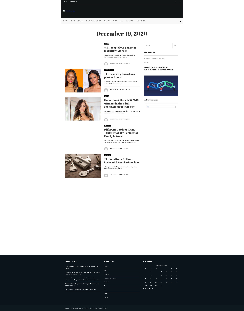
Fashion (107, 21)
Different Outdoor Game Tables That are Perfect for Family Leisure (121, 133)
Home (65, 2)
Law (121, 21)
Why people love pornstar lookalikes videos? (120, 49)
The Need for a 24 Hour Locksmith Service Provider (121, 160)
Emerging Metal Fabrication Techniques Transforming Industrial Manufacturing (82, 273)
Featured (107, 125)
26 (171, 282)
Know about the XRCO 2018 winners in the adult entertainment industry (121, 103)
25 (166, 282)
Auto (115, 21)
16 (156, 279)
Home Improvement (93, 21)
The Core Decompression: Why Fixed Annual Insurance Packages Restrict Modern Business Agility (82, 279)
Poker (106, 298)
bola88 (146, 62)
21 (145, 282)
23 (156, 282)
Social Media (141, 21)
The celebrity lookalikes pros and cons (119, 75)
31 (161, 286)
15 (151, 279)
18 (166, 279)
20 (176, 279)
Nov (146, 288)
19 (171, 279)
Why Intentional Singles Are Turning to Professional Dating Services (82, 285)
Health (65, 21)
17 (161, 279)
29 (151, 286)
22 (151, 282)
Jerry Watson (114, 89)
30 (156, 286)
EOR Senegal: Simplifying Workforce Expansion (80, 290)
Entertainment (109, 70)
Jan (150, 288)
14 (146, 279)
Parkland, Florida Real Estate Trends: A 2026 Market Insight (82, 267)
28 (146, 286)
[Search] (175, 45)
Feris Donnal (114, 63)
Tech (73, 21)
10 (161, 275)
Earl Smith (113, 148)
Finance (80, 21)
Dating (107, 43)
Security (129, 21)
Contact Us (72, 2)
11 (166, 275)
